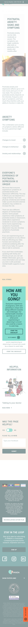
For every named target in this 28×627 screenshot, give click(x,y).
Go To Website (12, 337)
